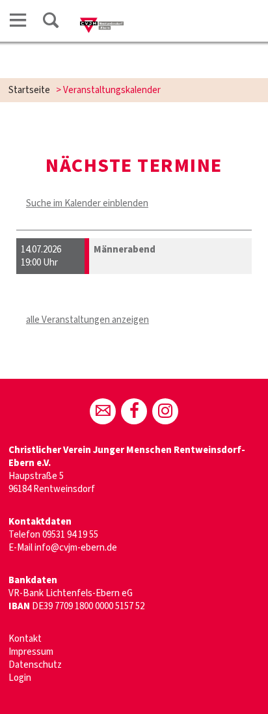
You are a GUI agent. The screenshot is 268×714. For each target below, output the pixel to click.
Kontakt (25, 639)
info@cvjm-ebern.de (75, 548)
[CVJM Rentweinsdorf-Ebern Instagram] (165, 411)
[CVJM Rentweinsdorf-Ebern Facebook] (134, 411)
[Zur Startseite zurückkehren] (102, 24)
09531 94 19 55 (70, 535)
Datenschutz (35, 665)
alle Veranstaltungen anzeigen (87, 320)
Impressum (30, 652)
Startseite (29, 90)
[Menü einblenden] (18, 22)
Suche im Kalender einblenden (87, 203)
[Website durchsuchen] (50, 22)
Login (19, 678)
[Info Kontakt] (103, 411)
